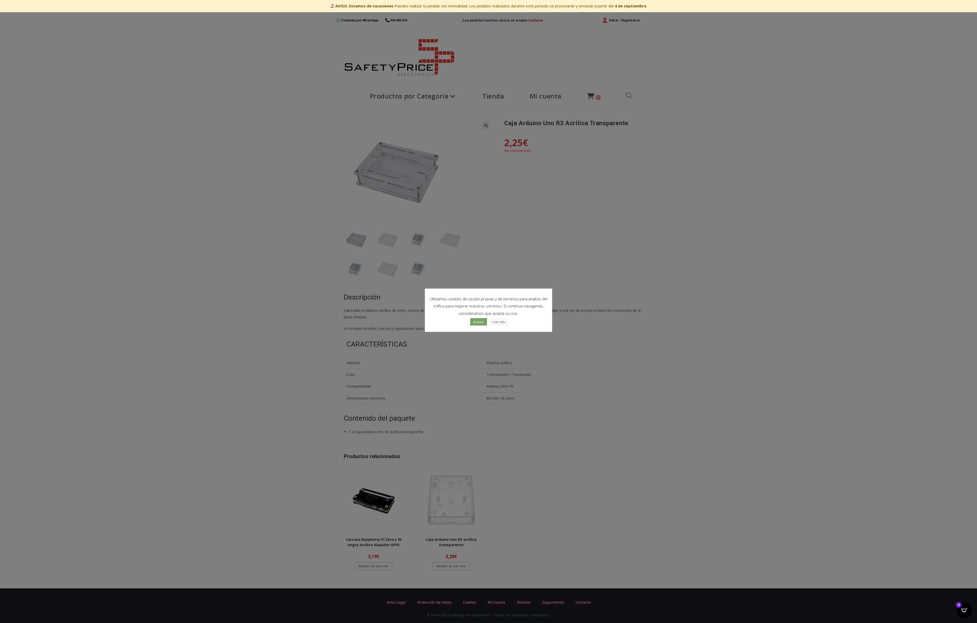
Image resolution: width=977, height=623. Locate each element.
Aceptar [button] (478, 322)
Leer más (498, 322)
